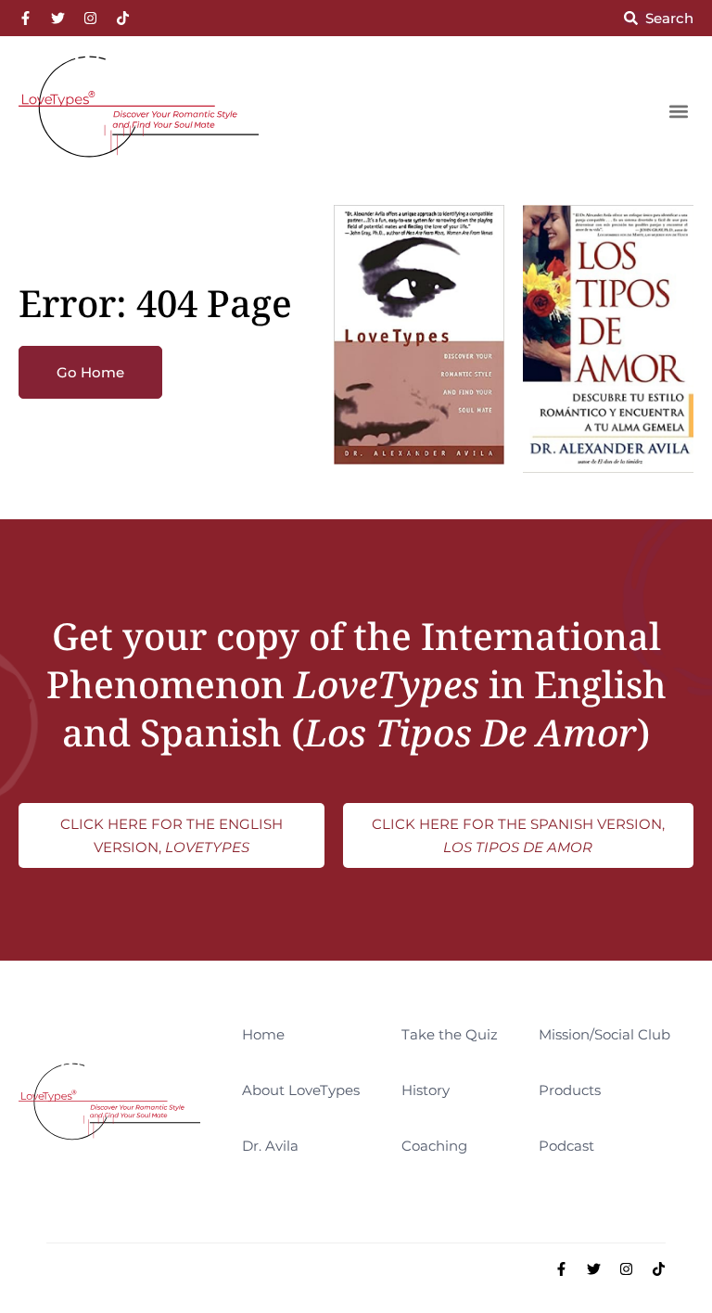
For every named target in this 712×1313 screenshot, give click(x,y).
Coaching (434, 1145)
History (425, 1090)
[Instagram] (90, 18)
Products (570, 1090)
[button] (678, 111)
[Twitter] (58, 18)
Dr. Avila (270, 1145)
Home (263, 1034)
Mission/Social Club (604, 1034)
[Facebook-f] (25, 18)
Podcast (566, 1145)
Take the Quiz (449, 1034)
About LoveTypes (301, 1090)
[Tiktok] (123, 18)
